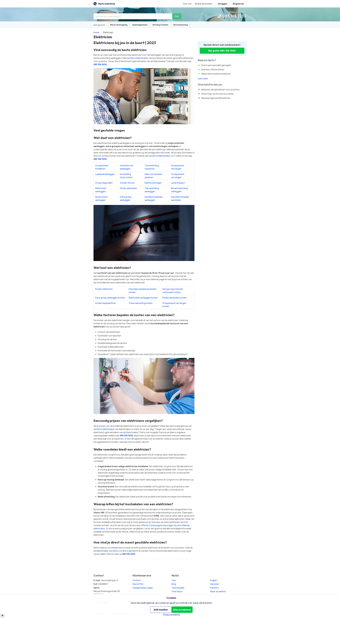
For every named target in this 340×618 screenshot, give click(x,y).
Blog (174, 584)
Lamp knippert (178, 182)
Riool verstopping (118, 25)
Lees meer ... (204, 78)
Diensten (214, 584)
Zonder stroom (127, 182)
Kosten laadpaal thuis (105, 303)
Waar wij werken (218, 591)
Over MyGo (177, 591)
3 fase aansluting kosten (141, 303)
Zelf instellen (161, 609)
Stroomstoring (180, 25)
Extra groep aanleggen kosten (110, 297)
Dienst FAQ (138, 584)
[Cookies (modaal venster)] (2, 616)
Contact (137, 580)
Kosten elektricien (104, 289)
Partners (214, 587)
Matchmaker (102, 550)
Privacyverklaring (171, 614)
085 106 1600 (100, 64)
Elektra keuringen (153, 182)
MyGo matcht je (106, 3)
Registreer (238, 3)
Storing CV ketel (160, 25)
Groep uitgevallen (104, 182)
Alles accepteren (182, 609)
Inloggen (222, 3)
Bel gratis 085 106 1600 (222, 50)
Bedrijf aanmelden (203, 3)
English (213, 580)
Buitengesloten (139, 25)
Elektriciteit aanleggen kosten (143, 297)
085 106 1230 (234, 16)
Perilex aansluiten (128, 188)
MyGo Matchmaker (139, 58)
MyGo (116, 550)
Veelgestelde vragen (143, 587)
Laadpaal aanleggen (105, 174)
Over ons (187, 3)
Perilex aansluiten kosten (174, 297)
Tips (174, 580)
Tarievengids (178, 587)
